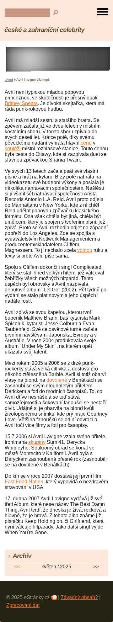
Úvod (9, 80)
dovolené (56, 380)
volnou (84, 250)
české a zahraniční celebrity (44, 29)
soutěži (13, 148)
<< (17, 566)
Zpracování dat (23, 605)
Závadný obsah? (79, 597)
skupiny (37, 442)
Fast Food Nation (24, 481)
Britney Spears (21, 103)
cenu (86, 143)
